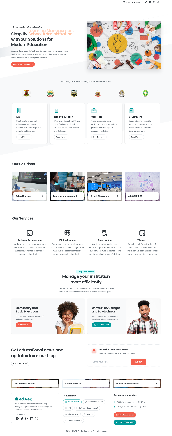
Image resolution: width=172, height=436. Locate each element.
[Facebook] (146, 2)
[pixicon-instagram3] (26, 418)
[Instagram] (154, 2)
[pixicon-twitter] (22, 418)
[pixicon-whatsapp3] (36, 418)
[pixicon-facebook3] (17, 418)
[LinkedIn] (150, 2)
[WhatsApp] (158, 2)
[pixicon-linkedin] (31, 418)
